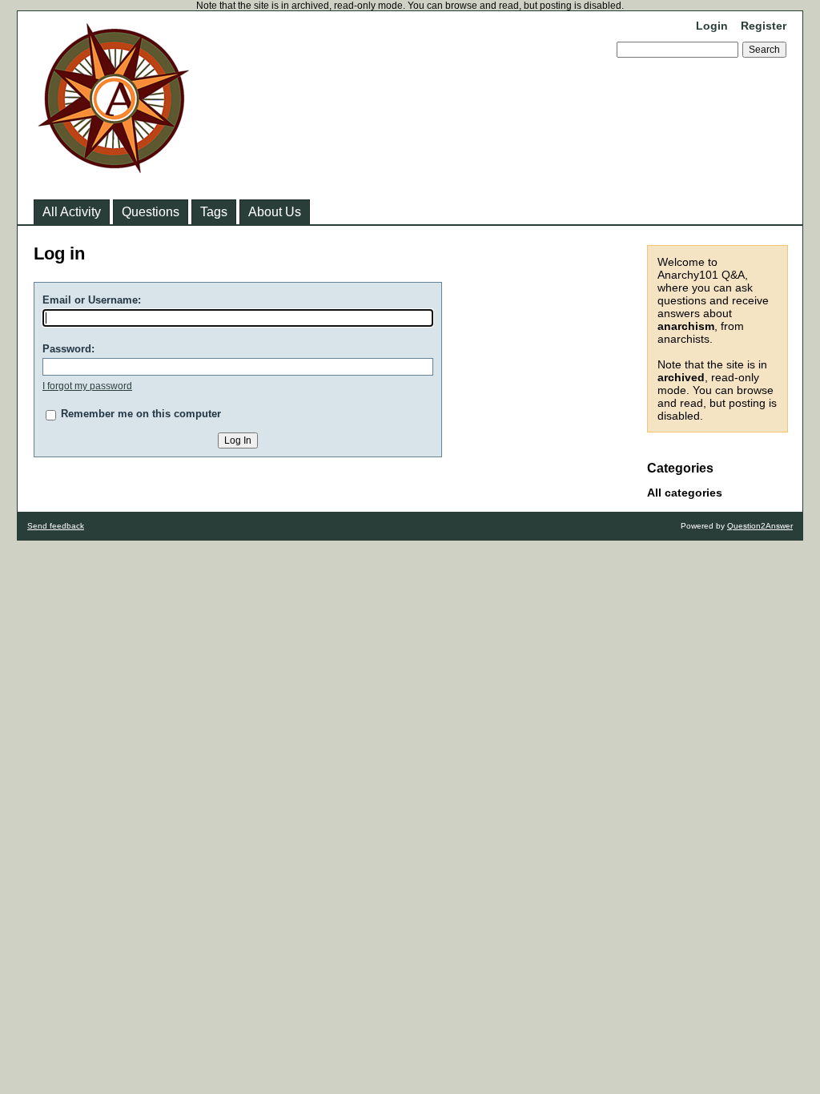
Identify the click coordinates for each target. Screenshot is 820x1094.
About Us (274, 212)
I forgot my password (87, 386)
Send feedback (55, 525)
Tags (213, 212)
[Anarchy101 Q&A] (114, 168)
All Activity (71, 212)
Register (763, 25)
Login (712, 25)
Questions (150, 212)
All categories (684, 492)
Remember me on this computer (141, 414)
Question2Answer (760, 525)
